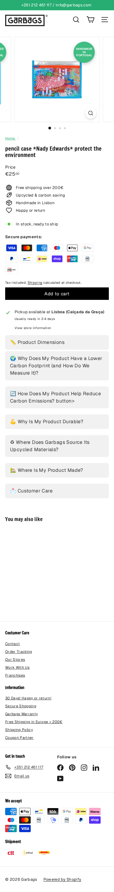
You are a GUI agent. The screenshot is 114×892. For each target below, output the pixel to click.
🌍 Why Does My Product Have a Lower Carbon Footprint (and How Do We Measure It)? (56, 365)
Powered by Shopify (62, 879)
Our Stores (15, 659)
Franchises (15, 675)
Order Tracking (18, 651)
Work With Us (17, 667)
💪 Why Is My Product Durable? (46, 421)
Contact (12, 643)
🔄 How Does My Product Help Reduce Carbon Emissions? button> (55, 397)
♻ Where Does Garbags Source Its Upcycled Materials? (49, 446)
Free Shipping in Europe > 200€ (34, 721)
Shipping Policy (19, 729)
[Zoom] (90, 113)
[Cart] (90, 20)
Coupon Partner (19, 737)
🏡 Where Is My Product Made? (46, 470)
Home (10, 138)
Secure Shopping (20, 706)
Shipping (35, 282)
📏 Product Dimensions (37, 342)
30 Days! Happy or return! (28, 698)
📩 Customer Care (31, 491)
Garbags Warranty (21, 714)
